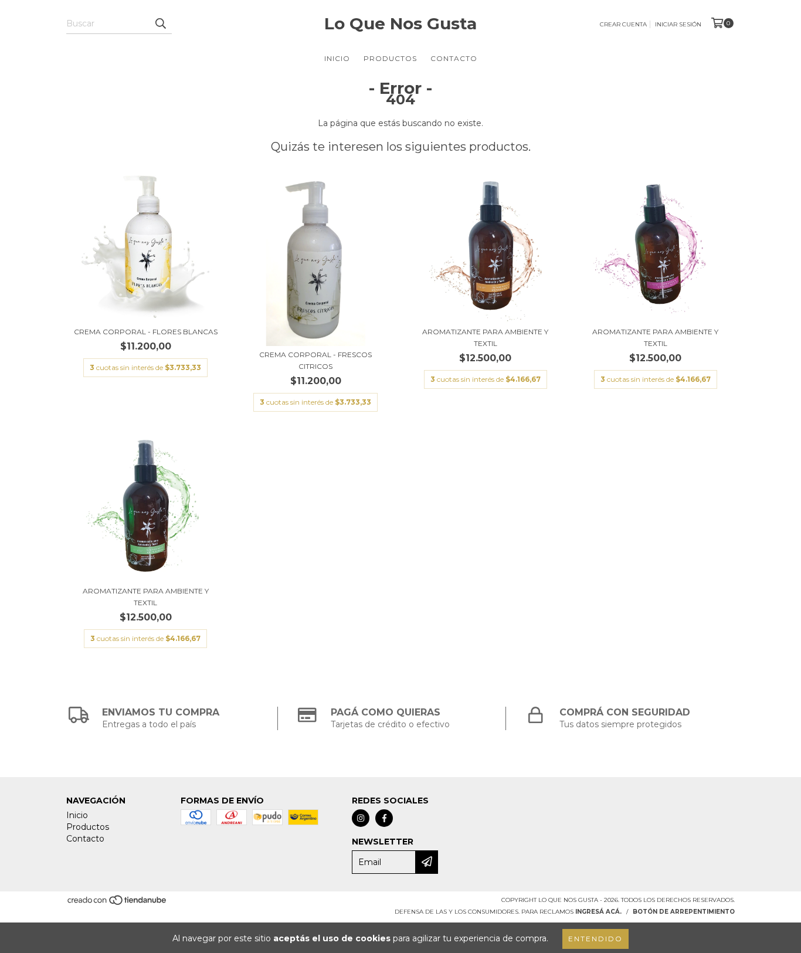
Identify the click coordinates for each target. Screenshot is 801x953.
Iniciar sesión (678, 24)
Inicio (337, 58)
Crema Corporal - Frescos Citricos (315, 360)
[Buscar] (160, 23)
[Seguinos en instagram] (360, 818)
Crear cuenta (623, 24)
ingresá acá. (598, 911)
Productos (390, 58)
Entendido (595, 938)
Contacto (453, 58)
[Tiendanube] (117, 903)
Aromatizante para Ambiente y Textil (485, 337)
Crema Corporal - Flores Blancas (146, 331)
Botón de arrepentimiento (684, 911)
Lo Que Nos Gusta (400, 23)
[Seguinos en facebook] (384, 818)
